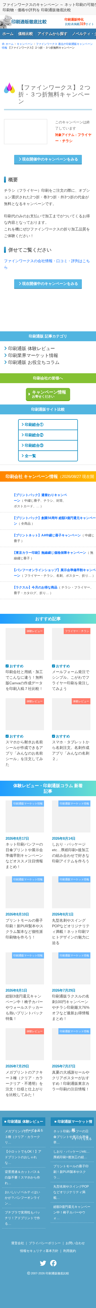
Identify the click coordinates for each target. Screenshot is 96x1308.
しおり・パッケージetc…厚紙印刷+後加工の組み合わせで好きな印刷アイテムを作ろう (70, 849)
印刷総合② (33, 435)
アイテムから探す (52, 34)
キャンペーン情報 (49, 394)
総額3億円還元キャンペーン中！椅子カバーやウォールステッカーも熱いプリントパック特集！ (24, 1004)
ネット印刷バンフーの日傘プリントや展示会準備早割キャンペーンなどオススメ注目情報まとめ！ (24, 852)
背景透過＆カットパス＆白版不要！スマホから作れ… (22, 1177)
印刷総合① (33, 424)
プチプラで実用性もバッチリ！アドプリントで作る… (22, 1218)
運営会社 (17, 1243)
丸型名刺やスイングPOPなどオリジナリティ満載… (71, 1192)
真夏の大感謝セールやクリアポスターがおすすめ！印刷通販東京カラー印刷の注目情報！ (70, 1077)
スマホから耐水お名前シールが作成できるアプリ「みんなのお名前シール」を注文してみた (24, 750)
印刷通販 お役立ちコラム (33, 362)
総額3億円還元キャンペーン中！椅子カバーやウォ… (71, 1212)
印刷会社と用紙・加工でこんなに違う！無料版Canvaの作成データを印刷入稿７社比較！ (24, 677)
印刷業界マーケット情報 (32, 355)
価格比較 (25, 34)
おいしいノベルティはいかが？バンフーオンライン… (22, 1197)
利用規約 (69, 1251)
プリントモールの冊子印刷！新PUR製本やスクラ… (71, 1171)
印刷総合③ (33, 445)
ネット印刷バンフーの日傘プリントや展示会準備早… (71, 1136)
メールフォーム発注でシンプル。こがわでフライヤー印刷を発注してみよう (70, 677)
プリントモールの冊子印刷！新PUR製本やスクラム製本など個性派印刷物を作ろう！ (24, 925)
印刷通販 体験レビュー (31, 348)
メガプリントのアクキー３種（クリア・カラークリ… (22, 1136)
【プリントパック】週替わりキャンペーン (40, 500)
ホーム (8, 34)
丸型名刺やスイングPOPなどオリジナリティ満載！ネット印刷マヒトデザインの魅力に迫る (71, 928)
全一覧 (30, 456)
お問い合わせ (75, 1243)
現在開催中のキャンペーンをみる (49, 159)
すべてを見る (81, 497)
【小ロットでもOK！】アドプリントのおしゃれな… (23, 1157)
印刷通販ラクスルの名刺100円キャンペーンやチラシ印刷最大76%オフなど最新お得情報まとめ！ (70, 1004)
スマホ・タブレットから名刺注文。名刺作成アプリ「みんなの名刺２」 (70, 747)
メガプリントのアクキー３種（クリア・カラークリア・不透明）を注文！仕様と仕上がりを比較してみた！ (24, 1080)
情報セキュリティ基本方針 (39, 1251)
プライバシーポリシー (45, 1243)
